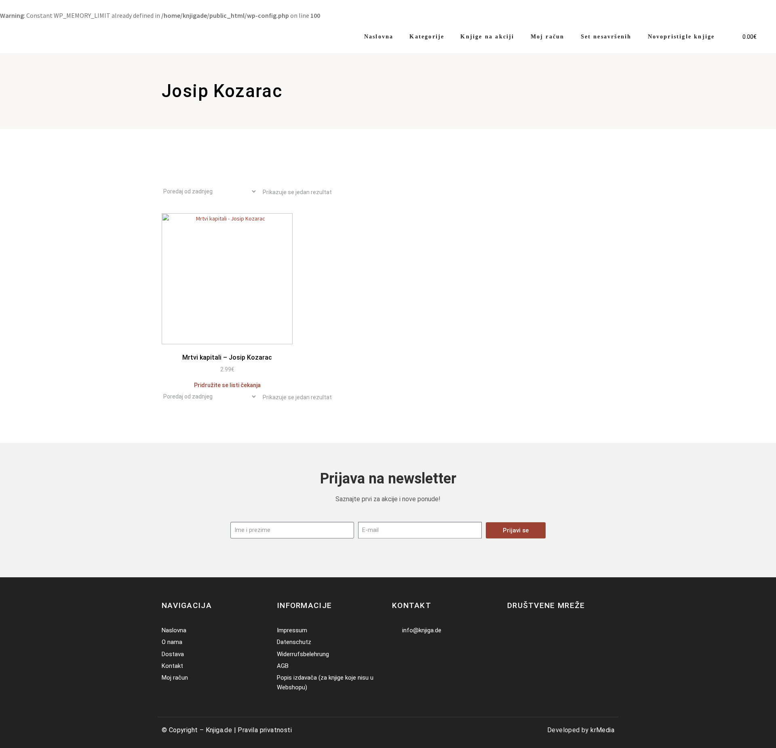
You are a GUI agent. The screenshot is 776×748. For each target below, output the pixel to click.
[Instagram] (524, 630)
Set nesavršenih (606, 37)
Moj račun (548, 37)
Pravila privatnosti (265, 730)
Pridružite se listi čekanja (227, 385)
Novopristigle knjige (681, 37)
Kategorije (426, 37)
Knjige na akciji (487, 37)
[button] (729, 31)
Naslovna (379, 37)
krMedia (602, 730)
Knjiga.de (219, 730)
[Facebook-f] (512, 630)
